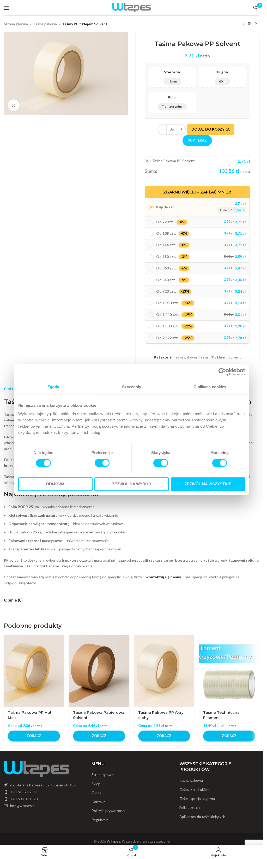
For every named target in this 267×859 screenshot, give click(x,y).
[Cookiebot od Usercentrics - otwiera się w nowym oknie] (222, 372)
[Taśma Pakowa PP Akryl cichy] (164, 671)
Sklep (96, 783)
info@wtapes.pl (22, 805)
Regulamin (100, 819)
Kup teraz (197, 140)
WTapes (113, 841)
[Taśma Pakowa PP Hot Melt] (34, 671)
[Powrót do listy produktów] (250, 24)
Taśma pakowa (45, 24)
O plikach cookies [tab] (209, 387)
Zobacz (34, 736)
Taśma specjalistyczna (197, 798)
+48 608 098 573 (24, 799)
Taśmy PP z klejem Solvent (84, 24)
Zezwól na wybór (131, 484)
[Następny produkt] (256, 24)
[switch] (102, 463)
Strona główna (16, 24)
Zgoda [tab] (53, 387)
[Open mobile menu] (6, 8)
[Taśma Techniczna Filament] (229, 671)
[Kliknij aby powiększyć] (14, 105)
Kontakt (98, 801)
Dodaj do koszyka (210, 129)
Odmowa (55, 484)
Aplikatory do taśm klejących (202, 816)
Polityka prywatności (108, 810)
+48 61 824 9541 (24, 792)
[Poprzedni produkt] (243, 24)
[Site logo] (131, 7)
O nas (96, 792)
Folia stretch (189, 807)
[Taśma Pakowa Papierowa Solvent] (99, 671)
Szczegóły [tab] (131, 387)
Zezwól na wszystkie (208, 484)
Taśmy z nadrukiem (194, 789)
